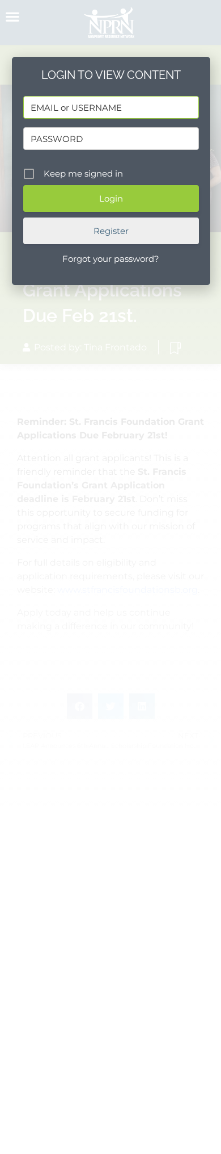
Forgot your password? (110, 258)
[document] (110, 577)
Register (111, 230)
